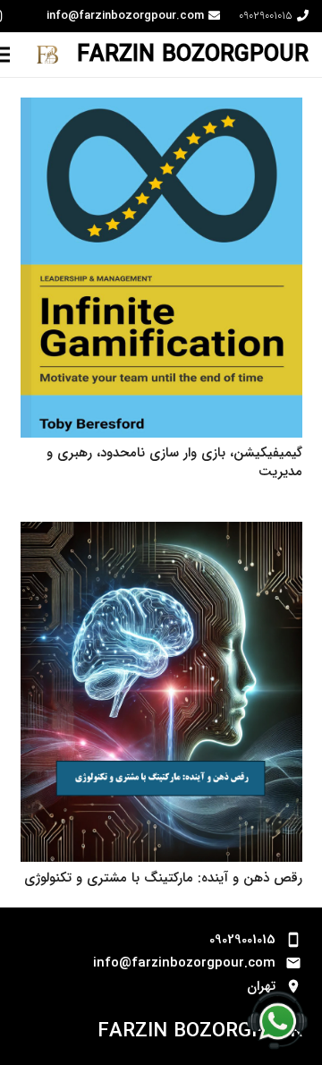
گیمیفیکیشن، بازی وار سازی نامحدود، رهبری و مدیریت (174, 462)
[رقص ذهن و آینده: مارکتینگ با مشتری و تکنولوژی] (161, 533)
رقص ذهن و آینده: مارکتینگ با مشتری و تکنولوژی (163, 878)
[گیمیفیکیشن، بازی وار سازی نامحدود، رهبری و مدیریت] (161, 109)
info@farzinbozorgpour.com (184, 963)
